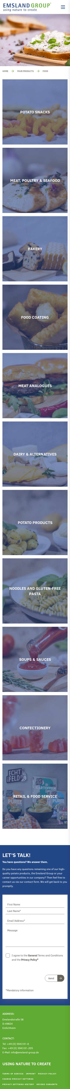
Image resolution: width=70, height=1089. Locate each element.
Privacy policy (47, 1073)
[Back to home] (28, 7)
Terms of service (13, 1073)
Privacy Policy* (29, 959)
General (32, 955)
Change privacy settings (18, 1079)
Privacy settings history (18, 1084)
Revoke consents (47, 1084)
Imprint (31, 1073)
